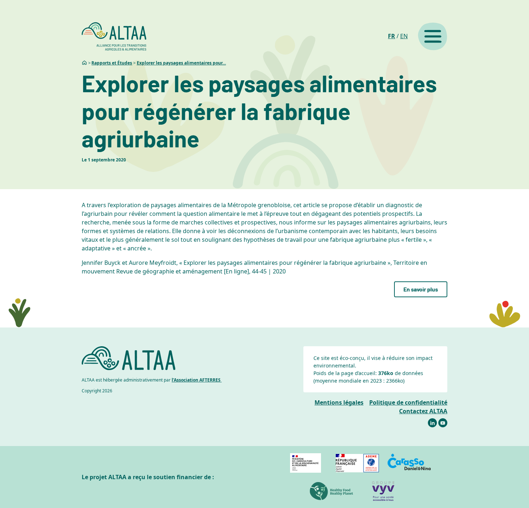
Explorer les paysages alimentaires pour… (181, 63)
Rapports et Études (111, 63)
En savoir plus (420, 289)
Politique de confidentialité (408, 402)
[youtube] (442, 422)
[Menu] (432, 36)
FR (391, 36)
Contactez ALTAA (423, 411)
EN (404, 36)
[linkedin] (432, 422)
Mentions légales (339, 402)
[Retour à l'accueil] (114, 36)
